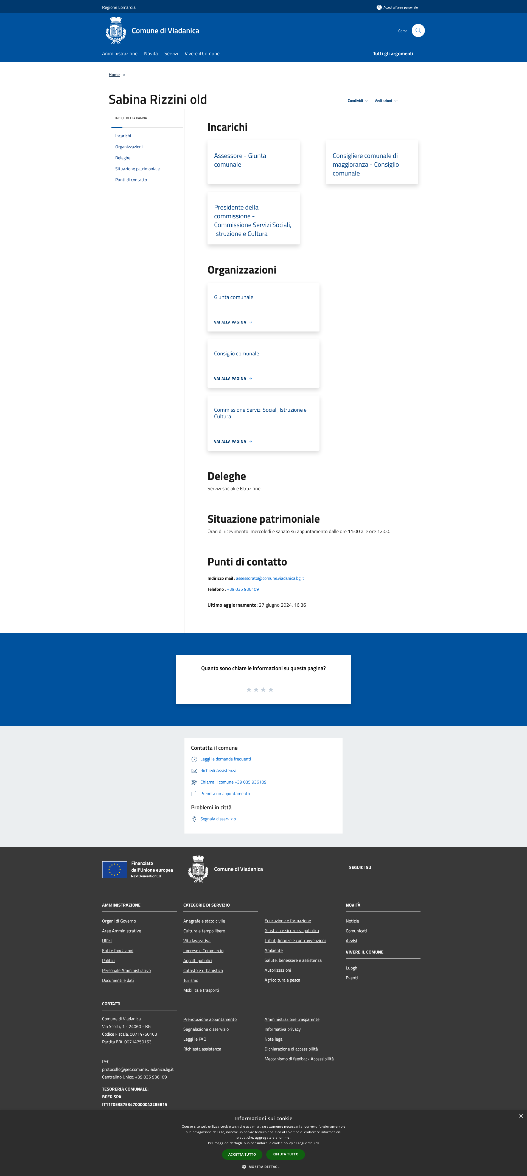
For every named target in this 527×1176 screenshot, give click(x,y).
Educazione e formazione (288, 920)
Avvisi (351, 940)
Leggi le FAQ (194, 1039)
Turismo (190, 980)
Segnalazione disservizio (206, 1029)
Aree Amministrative (121, 930)
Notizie (352, 921)
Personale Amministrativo (126, 970)
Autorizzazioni (278, 970)
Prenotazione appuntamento (210, 1019)
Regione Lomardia (119, 7)
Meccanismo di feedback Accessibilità (299, 1058)
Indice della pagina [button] (131, 118)
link (316, 1143)
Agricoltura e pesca (282, 980)
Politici (108, 960)
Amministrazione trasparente (292, 1019)
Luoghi (352, 968)
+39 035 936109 (243, 589)
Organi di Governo (119, 921)
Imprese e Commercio (203, 950)
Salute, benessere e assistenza (293, 960)
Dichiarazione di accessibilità (291, 1049)
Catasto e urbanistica (203, 970)
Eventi (352, 977)
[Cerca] (418, 30)
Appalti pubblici (197, 960)
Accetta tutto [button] (242, 1154)
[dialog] (263, 1143)
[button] (263, 1166)
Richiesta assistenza (202, 1049)
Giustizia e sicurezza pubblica (292, 930)
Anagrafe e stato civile (204, 921)
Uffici (107, 940)
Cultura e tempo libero (204, 930)
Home (114, 74)
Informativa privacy (283, 1029)
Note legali (275, 1039)
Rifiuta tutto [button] (286, 1154)
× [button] (521, 1116)
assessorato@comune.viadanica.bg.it (270, 578)
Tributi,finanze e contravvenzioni (295, 940)
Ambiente (274, 950)
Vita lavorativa (197, 940)
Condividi (356, 100)
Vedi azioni (384, 100)
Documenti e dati (118, 980)
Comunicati (356, 930)
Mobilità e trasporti (201, 990)
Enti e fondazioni (117, 950)
